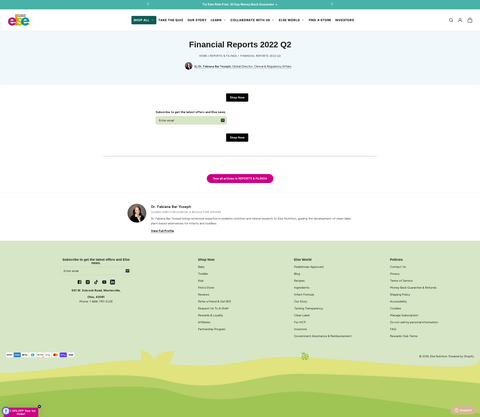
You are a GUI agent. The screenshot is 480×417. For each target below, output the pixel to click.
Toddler (203, 274)
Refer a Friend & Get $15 (214, 301)
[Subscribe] (223, 120)
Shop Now (237, 97)
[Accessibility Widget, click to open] (6, 411)
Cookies (395, 308)
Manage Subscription (404, 315)
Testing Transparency (308, 308)
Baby (201, 267)
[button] (451, 20)
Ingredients (301, 287)
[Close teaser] (39, 406)
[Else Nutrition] (19, 20)
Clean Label (302, 315)
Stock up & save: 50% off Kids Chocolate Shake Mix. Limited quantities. (239, 4)
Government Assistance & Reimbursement (323, 336)
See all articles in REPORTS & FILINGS (240, 178)
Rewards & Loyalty (210, 315)
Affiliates (204, 322)
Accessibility (398, 301)
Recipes (299, 280)
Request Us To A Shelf (213, 308)
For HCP (300, 322)
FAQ (393, 329)
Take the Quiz (170, 20)
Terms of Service (401, 280)
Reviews (203, 294)
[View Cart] (470, 20)
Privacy (395, 274)
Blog (297, 274)
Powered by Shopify (461, 356)
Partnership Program (211, 329)
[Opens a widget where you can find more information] (463, 410)
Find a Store (320, 20)
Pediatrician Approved (308, 267)
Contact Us (398, 267)
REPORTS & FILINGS (223, 55)
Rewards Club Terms (404, 336)
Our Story (197, 20)
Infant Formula (304, 294)
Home (203, 55)
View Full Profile (162, 231)
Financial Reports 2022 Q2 (260, 55)
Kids (201, 280)
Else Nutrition (438, 356)
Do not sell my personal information (414, 322)
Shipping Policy (400, 294)
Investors (344, 20)
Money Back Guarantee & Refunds (413, 287)
